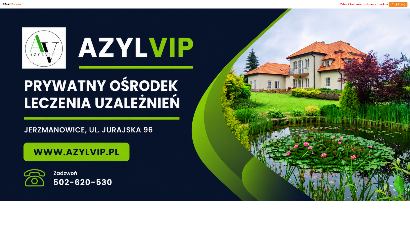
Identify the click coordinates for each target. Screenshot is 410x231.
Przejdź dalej (398, 4)
